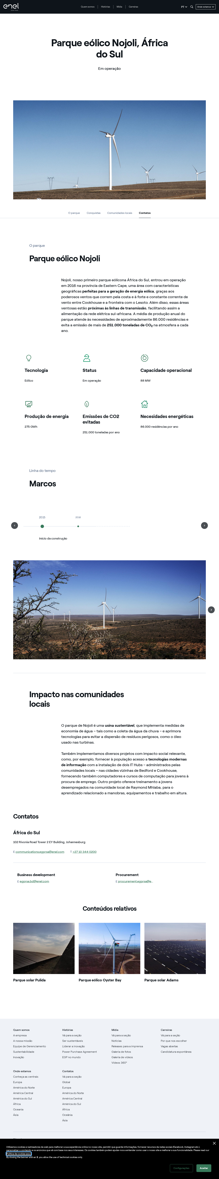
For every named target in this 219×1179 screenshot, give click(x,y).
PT (182, 7)
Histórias (105, 6)
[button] (14, 525)
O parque (74, 213)
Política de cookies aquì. (19, 1154)
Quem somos (87, 6)
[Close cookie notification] (214, 1143)
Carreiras (133, 6)
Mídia (119, 6)
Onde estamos (22, 1071)
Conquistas (93, 213)
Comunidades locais (119, 213)
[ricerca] (191, 6)
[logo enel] (11, 7)
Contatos (145, 213)
